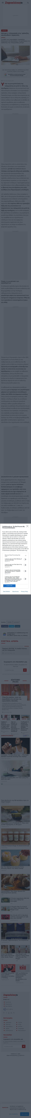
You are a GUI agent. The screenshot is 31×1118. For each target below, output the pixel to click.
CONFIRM (9, 585)
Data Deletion (6, 591)
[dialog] (15, 559)
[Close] (27, 526)
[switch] (25, 559)
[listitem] (15, 555)
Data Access (15, 591)
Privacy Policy (24, 591)
